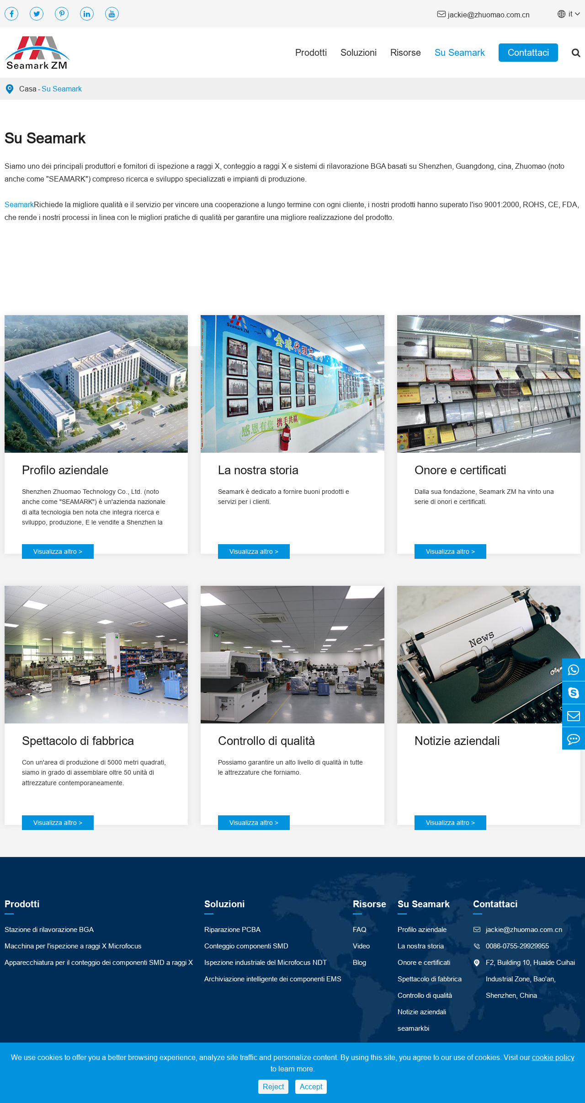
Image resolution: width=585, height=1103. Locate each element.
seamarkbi (413, 1028)
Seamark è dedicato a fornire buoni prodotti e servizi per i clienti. (283, 496)
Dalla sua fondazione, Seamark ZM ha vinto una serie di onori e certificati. (484, 496)
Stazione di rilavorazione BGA (49, 929)
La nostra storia (258, 470)
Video (361, 946)
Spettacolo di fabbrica (78, 741)
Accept (311, 1086)
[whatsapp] (573, 670)
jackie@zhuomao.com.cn (483, 14)
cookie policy (553, 1057)
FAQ (360, 929)
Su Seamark (460, 52)
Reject (273, 1086)
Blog (359, 962)
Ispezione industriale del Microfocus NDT (265, 962)
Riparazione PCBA (232, 929)
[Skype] (573, 692)
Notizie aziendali (457, 741)
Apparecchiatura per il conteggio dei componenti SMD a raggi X (99, 962)
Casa (28, 89)
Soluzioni (358, 52)
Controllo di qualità (266, 741)
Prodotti (311, 52)
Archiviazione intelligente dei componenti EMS (272, 979)
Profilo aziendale (65, 470)
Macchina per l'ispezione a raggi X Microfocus (73, 946)
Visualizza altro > (57, 551)
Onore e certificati (460, 470)
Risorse (405, 52)
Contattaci (528, 52)
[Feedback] (573, 738)
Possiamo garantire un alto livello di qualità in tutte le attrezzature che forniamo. (290, 767)
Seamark (19, 204)
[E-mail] (573, 715)
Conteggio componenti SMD (246, 946)
